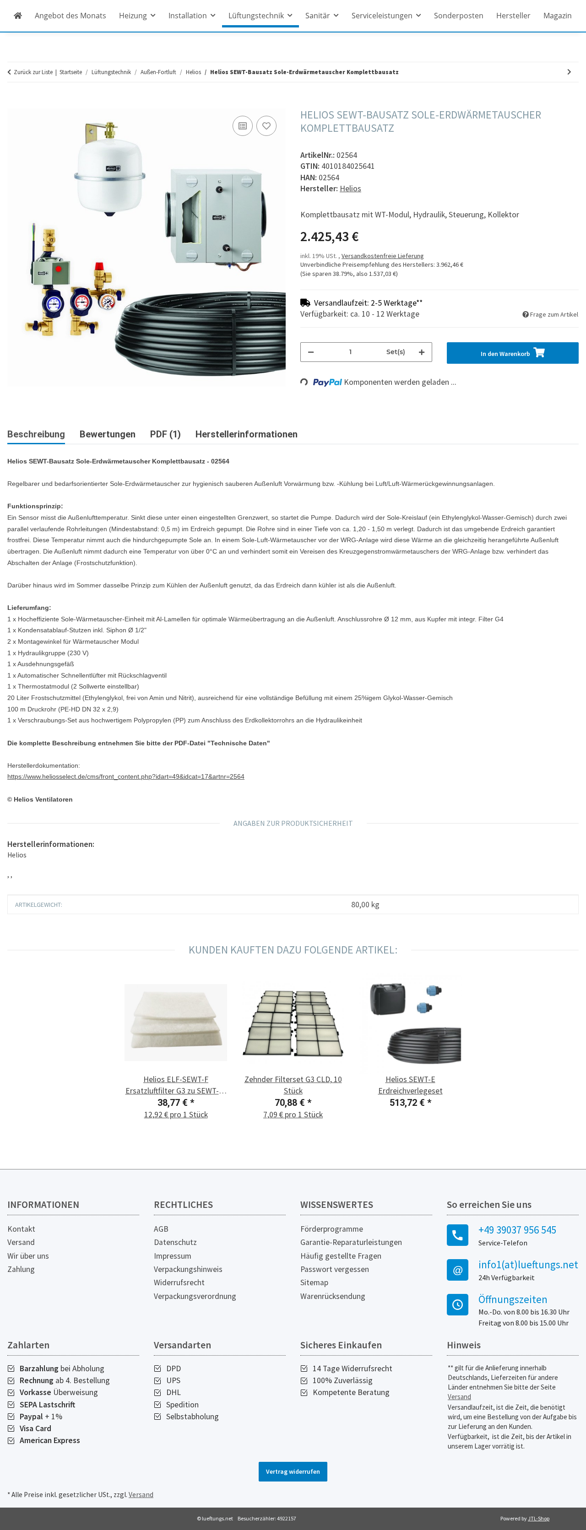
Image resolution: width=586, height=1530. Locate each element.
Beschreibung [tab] (36, 434)
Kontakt (21, 1229)
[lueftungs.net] (17, 15)
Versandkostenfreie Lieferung (383, 256)
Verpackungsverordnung (195, 1296)
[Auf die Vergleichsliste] (243, 126)
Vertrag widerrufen (293, 1471)
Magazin (557, 16)
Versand (21, 1242)
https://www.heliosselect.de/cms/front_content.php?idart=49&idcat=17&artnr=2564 (125, 776)
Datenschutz (175, 1242)
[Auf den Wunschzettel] (266, 126)
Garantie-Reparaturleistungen (351, 1242)
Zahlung (21, 1269)
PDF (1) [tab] (165, 434)
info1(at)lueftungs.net (528, 1264)
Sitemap (314, 1282)
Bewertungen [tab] (108, 434)
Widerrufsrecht (179, 1282)
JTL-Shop (538, 1518)
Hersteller (513, 16)
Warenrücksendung (332, 1296)
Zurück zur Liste (33, 72)
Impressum (172, 1256)
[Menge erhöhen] (422, 352)
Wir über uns (28, 1256)
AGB (161, 1229)
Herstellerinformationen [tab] (246, 434)
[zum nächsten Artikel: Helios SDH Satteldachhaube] (569, 72)
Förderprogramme (331, 1229)
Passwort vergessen (334, 1269)
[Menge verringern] (311, 352)
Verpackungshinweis (188, 1269)
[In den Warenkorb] (14, 103)
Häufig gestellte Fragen (340, 1256)
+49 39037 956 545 (517, 1229)
